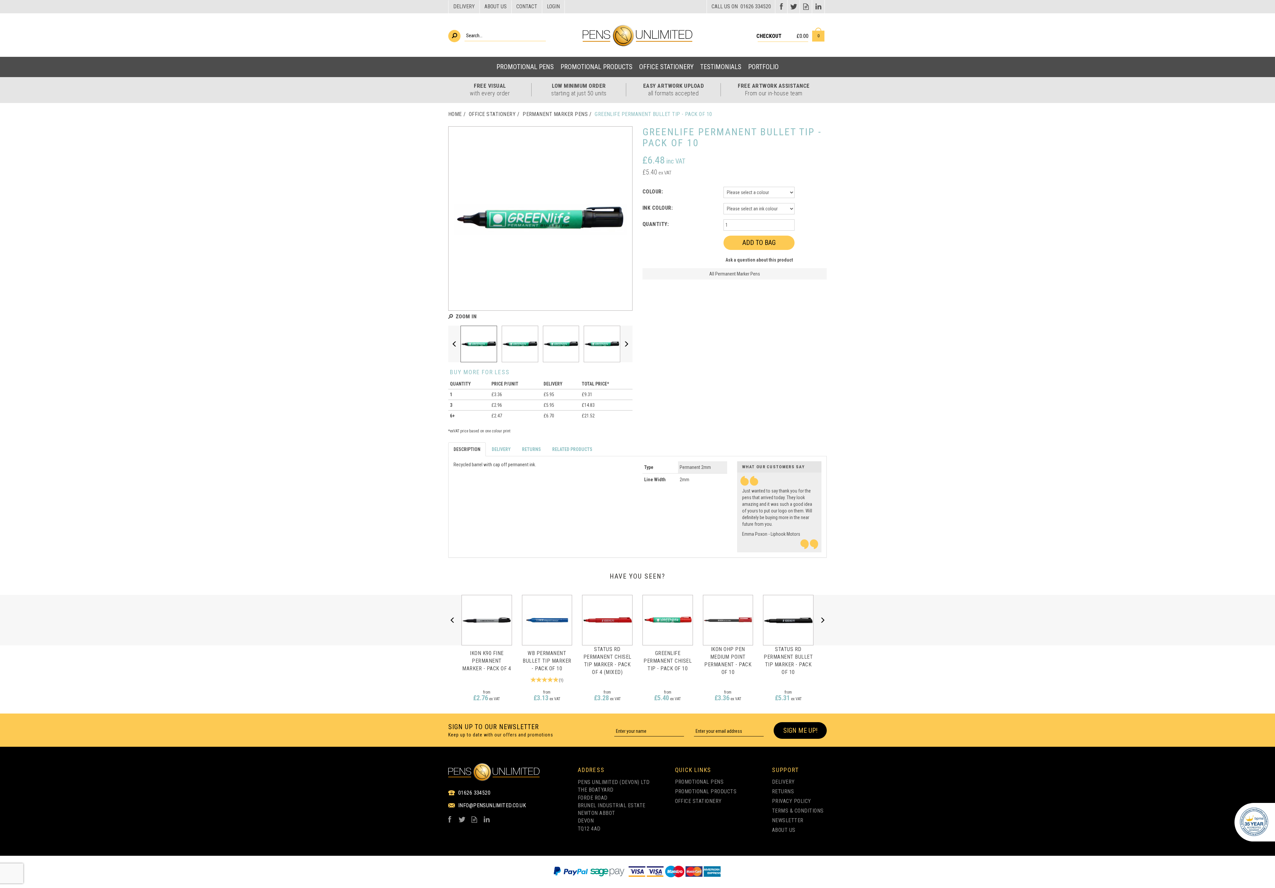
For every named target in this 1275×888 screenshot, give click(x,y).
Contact (526, 6)
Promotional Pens (699, 782)
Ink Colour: (657, 208)
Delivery (501, 449)
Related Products (572, 449)
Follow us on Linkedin (818, 6)
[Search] (454, 36)
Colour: (652, 191)
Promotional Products (706, 791)
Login (553, 6)
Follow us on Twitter (794, 6)
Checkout (769, 36)
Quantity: (655, 224)
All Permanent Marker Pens (734, 274)
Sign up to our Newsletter (500, 730)
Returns (531, 449)
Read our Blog (806, 6)
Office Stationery (698, 801)
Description (467, 449)
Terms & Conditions (798, 811)
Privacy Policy (791, 801)
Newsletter (788, 820)
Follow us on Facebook (781, 6)
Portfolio (763, 67)
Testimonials (720, 67)
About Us (784, 830)
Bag (818, 35)
